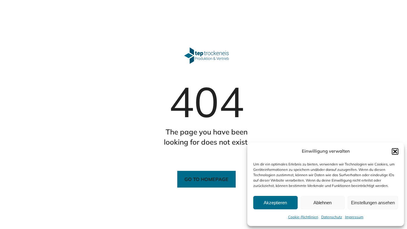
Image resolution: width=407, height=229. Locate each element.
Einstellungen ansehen (373, 202)
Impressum (354, 217)
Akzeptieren (275, 202)
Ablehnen (322, 202)
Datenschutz (331, 217)
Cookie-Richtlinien (303, 217)
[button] (395, 151)
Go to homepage (206, 179)
